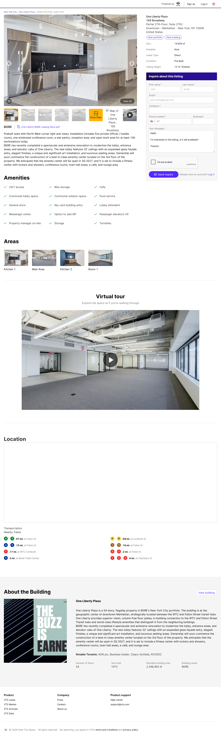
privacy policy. (131, 729)
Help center (116, 699)
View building (206, 592)
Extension (198, 116)
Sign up (191, 4)
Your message (156, 128)
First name (154, 84)
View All (127, 101)
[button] (70, 61)
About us (62, 708)
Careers (61, 704)
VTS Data (9, 713)
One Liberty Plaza (27, 12)
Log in (204, 4)
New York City (10, 12)
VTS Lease (9, 699)
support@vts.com (119, 704)
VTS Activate (11, 708)
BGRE (185, 666)
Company (154, 105)
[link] (38, 127)
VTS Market (10, 704)
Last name (187, 84)
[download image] (9, 101)
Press (60, 699)
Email (152, 95)
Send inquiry (165, 174)
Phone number (156, 116)
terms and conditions (107, 729)
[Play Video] (110, 360)
